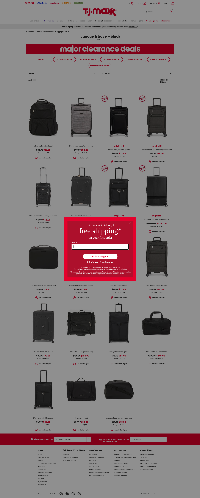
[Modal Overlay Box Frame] (100, 249)
